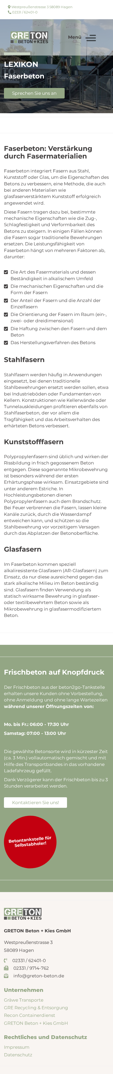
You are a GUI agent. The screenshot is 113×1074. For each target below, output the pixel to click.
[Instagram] (94, 12)
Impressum (16, 1047)
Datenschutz (18, 1054)
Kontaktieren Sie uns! (35, 802)
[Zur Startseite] (29, 37)
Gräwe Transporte (23, 1000)
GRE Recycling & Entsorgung (36, 1007)
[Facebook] (95, 6)
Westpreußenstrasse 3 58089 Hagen (42, 7)
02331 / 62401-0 (24, 12)
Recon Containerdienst (29, 1015)
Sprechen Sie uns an (34, 93)
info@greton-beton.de (38, 975)
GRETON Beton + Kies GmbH (36, 1023)
